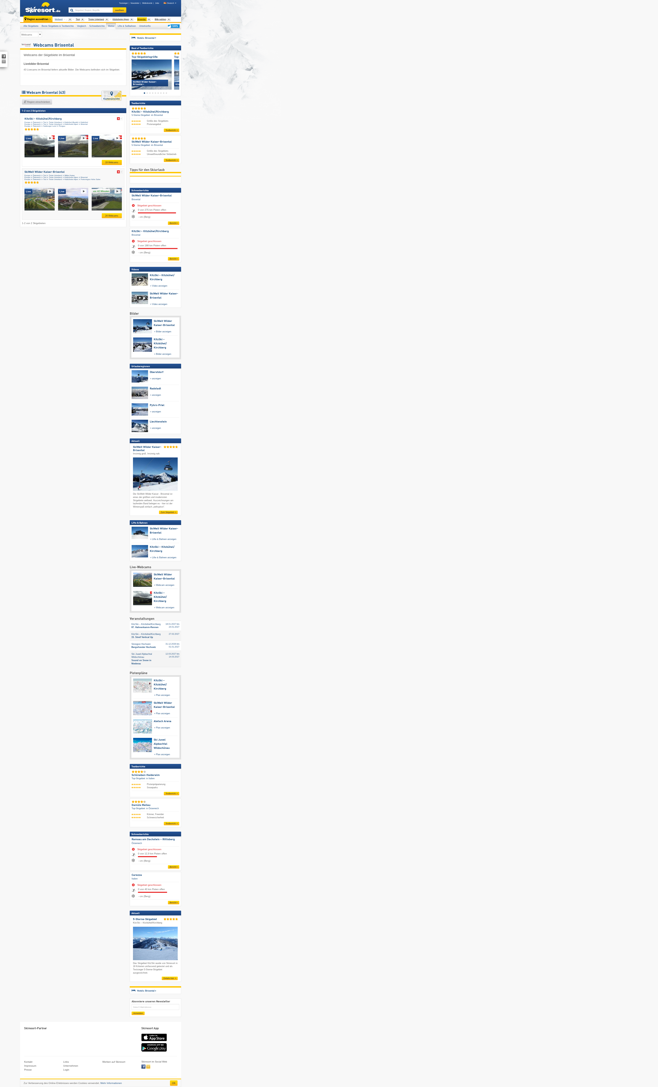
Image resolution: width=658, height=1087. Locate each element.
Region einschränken (38, 101)
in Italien (150, 778)
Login (66, 1069)
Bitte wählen (160, 19)
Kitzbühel (84, 122)
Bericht (173, 223)
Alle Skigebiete (30, 26)
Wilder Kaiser (69, 175)
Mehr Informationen (111, 1083)
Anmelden (138, 1013)
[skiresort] (42, 8)
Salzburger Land (49, 126)
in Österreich (152, 808)
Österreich (37, 122)
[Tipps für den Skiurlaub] (173, 26)
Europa (27, 122)
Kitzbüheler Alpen (71, 124)
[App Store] (154, 1041)
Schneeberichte (97, 26)
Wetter (111, 26)
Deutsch (170, 3)
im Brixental (157, 115)
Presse (28, 1069)
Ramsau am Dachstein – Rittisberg (153, 839)
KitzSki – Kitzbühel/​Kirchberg (43, 119)
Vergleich (81, 26)
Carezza (137, 875)
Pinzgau (62, 126)
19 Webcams (111, 162)
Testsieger (123, 3)
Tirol (44, 122)
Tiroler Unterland (55, 122)
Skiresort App (150, 1028)
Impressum (30, 1065)
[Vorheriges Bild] (134, 73)
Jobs (157, 3)
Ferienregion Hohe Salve (90, 179)
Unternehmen (70, 1065)
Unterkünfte (145, 26)
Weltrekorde (147, 3)
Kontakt (28, 1061)
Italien (135, 878)
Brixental (84, 124)
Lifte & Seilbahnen (127, 26)
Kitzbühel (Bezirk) (71, 122)
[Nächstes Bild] (176, 73)
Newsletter (135, 3)
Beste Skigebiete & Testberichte (58, 26)
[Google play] (154, 1050)
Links (66, 1061)
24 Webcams (111, 215)
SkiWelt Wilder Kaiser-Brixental (45, 172)
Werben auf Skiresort (113, 1061)
